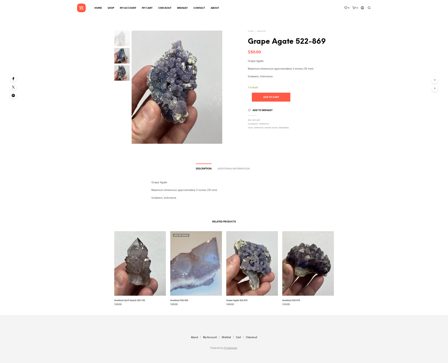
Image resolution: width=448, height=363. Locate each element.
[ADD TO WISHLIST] (140, 289)
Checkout (164, 8)
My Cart (147, 8)
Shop (111, 8)
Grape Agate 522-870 (236, 300)
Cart (238, 337)
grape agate (271, 128)
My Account (128, 8)
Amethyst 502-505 (179, 300)
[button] (346, 8)
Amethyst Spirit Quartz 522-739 (129, 300)
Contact (199, 8)
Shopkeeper (230, 348)
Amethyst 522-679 (291, 300)
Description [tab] (204, 169)
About (215, 8)
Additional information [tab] (234, 169)
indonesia (284, 128)
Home (98, 8)
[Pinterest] (13, 95)
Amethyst (261, 31)
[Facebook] (13, 78)
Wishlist (182, 8)
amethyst (259, 128)
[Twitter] (13, 87)
